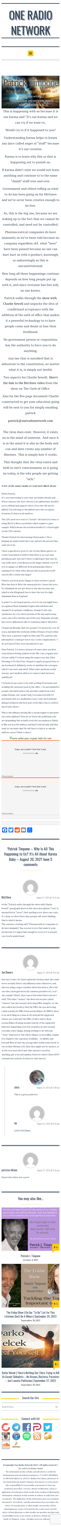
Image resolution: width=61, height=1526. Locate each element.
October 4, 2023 (30, 1259)
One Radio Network (30, 22)
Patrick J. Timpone (30, 1256)
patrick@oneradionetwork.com (30, 421)
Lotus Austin (36, 1468)
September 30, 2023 (30, 1320)
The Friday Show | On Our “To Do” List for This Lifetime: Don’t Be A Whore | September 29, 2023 (30, 1314)
